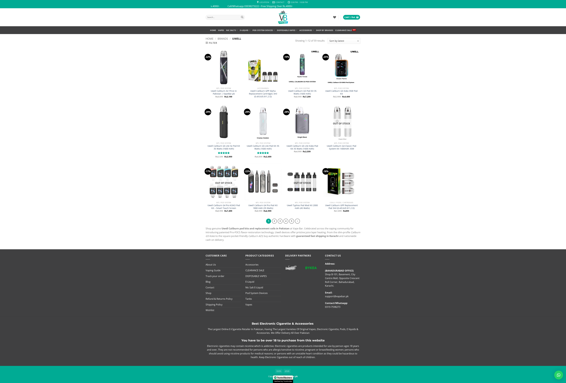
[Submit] (242, 17)
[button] (351, 17)
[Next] (297, 221)
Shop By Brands (324, 30)
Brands (223, 38)
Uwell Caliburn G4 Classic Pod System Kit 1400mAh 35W (341, 147)
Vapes (221, 30)
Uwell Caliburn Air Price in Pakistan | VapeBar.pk (224, 92)
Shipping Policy (214, 304)
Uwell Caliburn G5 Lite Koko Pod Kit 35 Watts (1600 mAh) (302, 147)
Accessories (305, 30)
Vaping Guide (213, 270)
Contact (210, 287)
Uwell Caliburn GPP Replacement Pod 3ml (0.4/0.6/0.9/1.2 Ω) (341, 206)
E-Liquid (244, 30)
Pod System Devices (262, 30)
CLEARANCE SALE (343, 30)
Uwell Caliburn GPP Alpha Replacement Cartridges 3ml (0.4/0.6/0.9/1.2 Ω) (263, 94)
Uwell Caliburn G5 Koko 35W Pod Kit (341, 92)
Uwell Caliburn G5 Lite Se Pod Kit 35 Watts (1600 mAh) (224, 147)
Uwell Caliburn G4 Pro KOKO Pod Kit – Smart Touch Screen (224, 206)
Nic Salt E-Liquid (254, 287)
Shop (208, 293)
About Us (211, 264)
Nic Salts (231, 30)
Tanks (248, 298)
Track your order (215, 276)
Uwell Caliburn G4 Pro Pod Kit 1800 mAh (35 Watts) (263, 206)
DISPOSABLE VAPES (286, 30)
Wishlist (210, 310)
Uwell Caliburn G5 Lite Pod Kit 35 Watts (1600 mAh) (263, 147)
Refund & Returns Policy (219, 298)
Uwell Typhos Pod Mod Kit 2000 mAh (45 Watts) (302, 206)
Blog (208, 281)
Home (213, 30)
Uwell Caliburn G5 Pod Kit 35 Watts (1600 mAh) (302, 92)
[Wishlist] (334, 17)
